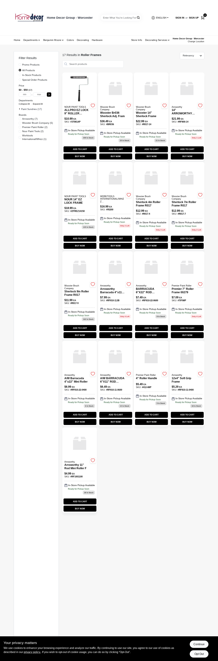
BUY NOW (80, 156)
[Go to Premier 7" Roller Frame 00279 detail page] (187, 267)
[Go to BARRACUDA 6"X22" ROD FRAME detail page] (151, 267)
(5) (37, 123)
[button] (160, 17)
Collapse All (24, 104)
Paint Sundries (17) (31, 109)
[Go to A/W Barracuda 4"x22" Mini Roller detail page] (79, 356)
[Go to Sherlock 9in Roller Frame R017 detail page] (79, 267)
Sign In (179, 17)
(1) (34, 137)
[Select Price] (49, 94)
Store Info (136, 40)
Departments (30, 40)
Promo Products (31, 65)
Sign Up (194, 17)
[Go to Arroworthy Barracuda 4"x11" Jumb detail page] (115, 267)
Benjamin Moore (52, 40)
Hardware (97, 40)
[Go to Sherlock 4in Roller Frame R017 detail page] (151, 178)
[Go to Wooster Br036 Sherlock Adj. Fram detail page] (115, 88)
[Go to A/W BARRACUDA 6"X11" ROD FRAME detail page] (115, 356)
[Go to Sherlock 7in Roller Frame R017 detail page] (187, 178)
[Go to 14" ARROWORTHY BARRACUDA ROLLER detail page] (187, 88)
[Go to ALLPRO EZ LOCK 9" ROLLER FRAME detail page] (79, 88)
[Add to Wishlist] (93, 106)
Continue (199, 644)
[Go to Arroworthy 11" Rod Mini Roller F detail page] (79, 443)
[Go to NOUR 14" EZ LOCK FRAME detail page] (79, 178)
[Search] (138, 17)
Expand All (38, 104)
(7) (30, 118)
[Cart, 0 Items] (202, 17)
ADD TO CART (80, 149)
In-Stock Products (31, 75)
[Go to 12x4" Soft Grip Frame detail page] (187, 356)
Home (17, 40)
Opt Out (199, 653)
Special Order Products (34, 80)
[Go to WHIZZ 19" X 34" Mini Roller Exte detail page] (115, 178)
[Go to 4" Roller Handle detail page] (151, 356)
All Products (28, 70)
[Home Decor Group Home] (29, 17)
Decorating (83, 40)
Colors (70, 40)
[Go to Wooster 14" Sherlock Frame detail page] (151, 88)
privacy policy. (32, 652)
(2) (35, 127)
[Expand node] (20, 109)
